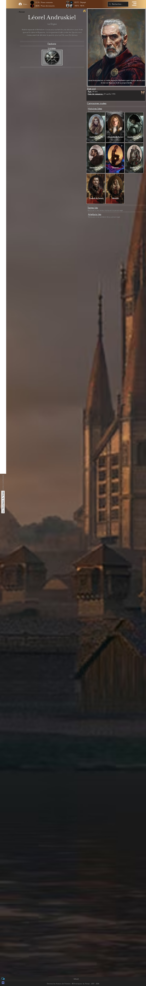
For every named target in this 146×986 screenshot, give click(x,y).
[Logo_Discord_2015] (3, 983)
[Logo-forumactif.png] (3, 978)
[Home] (84, 10)
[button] (134, 3)
